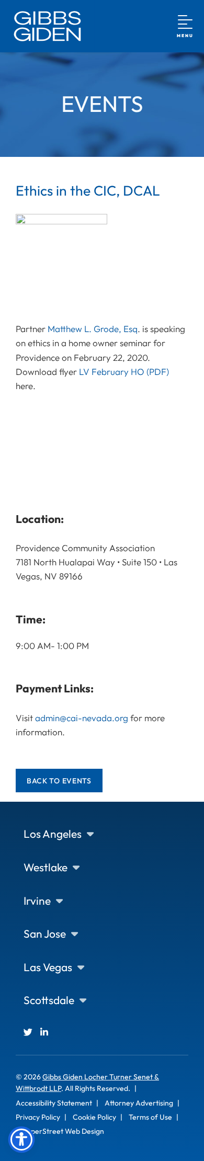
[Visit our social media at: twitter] (28, 1032)
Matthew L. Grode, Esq (93, 328)
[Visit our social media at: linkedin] (44, 1032)
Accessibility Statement (54, 1103)
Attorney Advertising (139, 1103)
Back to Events (59, 781)
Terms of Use (150, 1117)
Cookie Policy (94, 1117)
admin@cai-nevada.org (81, 717)
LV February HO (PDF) (124, 371)
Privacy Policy (38, 1117)
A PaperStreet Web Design (60, 1131)
